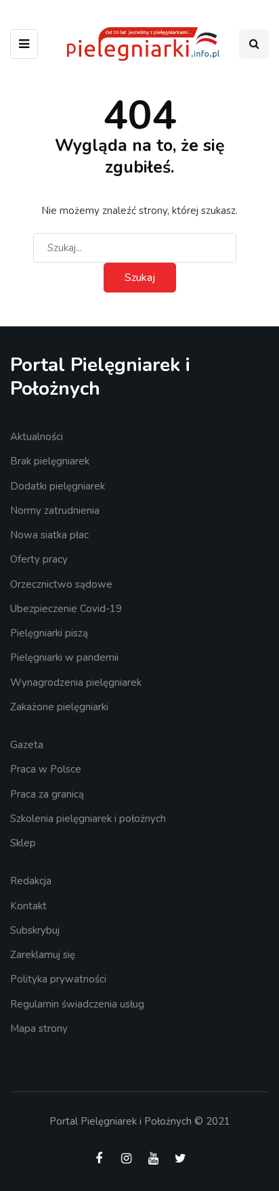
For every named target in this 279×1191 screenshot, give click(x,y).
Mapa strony (39, 1028)
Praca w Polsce (45, 769)
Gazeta (26, 745)
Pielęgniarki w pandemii (64, 657)
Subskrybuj (35, 930)
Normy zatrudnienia (55, 510)
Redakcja (30, 881)
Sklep (23, 843)
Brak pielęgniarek (49, 461)
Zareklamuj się (42, 954)
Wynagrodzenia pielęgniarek (76, 682)
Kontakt (28, 906)
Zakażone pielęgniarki (59, 707)
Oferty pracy (39, 559)
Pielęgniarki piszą (49, 633)
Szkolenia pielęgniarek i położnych (88, 818)
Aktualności (36, 436)
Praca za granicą (47, 794)
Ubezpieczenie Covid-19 (66, 608)
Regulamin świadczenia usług (77, 1004)
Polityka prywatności (58, 979)
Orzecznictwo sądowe (61, 584)
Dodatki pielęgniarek (57, 486)
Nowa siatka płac (49, 535)
